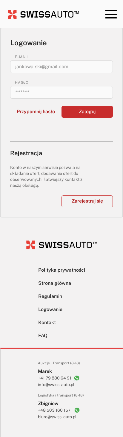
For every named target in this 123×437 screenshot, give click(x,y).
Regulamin (50, 296)
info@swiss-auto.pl (56, 384)
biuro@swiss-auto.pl (57, 416)
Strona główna (54, 283)
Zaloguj (87, 111)
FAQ (42, 335)
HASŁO (22, 82)
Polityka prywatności (61, 270)
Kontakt (47, 322)
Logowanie (50, 309)
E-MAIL (22, 57)
